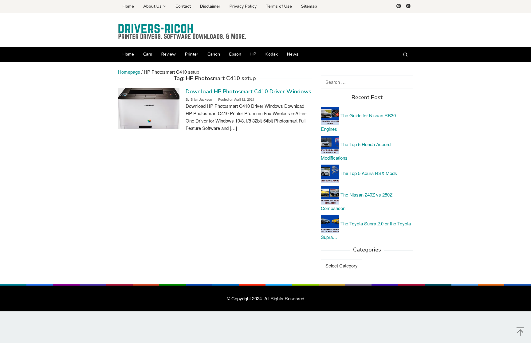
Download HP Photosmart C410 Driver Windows (248, 91)
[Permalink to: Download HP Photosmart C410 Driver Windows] (148, 108)
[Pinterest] (398, 6)
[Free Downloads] (182, 31)
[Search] (405, 54)
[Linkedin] (408, 6)
